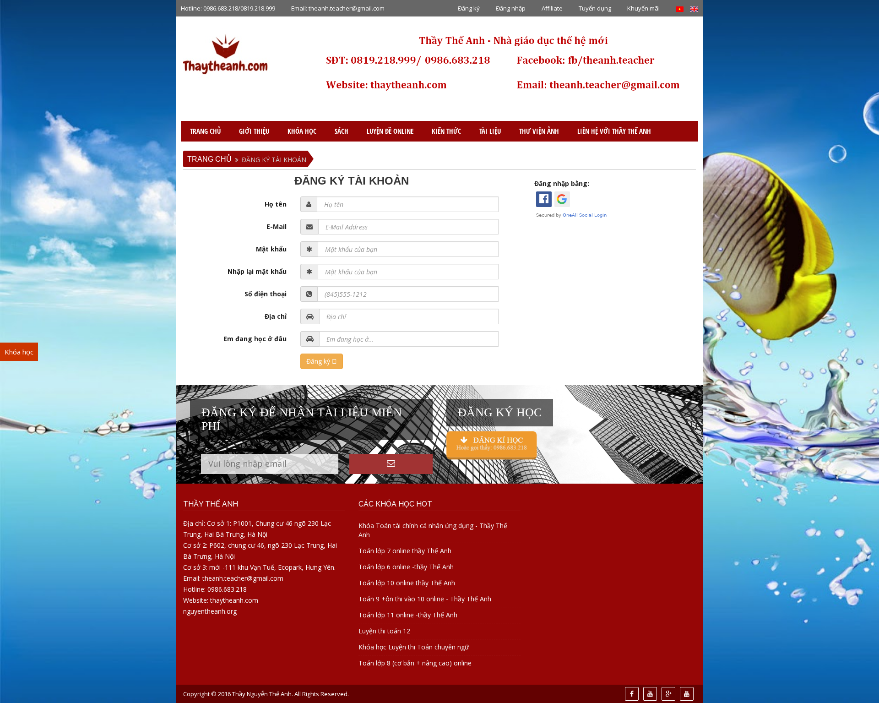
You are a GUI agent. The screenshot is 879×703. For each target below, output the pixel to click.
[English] (694, 8)
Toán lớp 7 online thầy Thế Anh (404, 550)
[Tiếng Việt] (680, 8)
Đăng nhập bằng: (561, 183)
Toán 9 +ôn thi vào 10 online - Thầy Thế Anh (424, 598)
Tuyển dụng (595, 8)
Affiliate (552, 8)
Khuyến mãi (643, 8)
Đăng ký (469, 8)
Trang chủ (205, 131)
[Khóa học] (491, 444)
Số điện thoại (265, 293)
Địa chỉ (276, 316)
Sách (341, 131)
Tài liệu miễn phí (40, 504)
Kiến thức (446, 131)
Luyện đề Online (390, 131)
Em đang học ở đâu (255, 338)
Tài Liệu (490, 131)
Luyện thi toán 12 (384, 631)
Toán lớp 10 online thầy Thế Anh (406, 582)
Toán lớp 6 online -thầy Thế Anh (406, 566)
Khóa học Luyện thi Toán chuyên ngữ (413, 647)
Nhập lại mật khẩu (257, 271)
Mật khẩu (271, 249)
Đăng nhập (511, 8)
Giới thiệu (254, 131)
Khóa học (302, 131)
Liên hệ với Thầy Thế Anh (614, 131)
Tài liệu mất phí (38, 487)
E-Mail (276, 226)
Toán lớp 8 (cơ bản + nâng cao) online (415, 663)
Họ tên (276, 204)
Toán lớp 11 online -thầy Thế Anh (407, 614)
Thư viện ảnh (539, 131)
